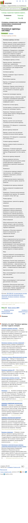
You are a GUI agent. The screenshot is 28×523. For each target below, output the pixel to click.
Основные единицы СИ (8, 370)
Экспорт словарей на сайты (5, 471)
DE (20, 1)
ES (23, 1)
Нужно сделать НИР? (13, 307)
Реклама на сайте (16, 467)
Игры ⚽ (20, 18)
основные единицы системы (10, 328)
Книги (7, 18)
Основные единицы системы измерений (13, 342)
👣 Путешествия (3, 469)
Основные (4, 390)
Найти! (24, 8)
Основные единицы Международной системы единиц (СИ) (8, 311)
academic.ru (6, 2)
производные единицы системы (11, 377)
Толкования (7, 15)
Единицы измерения (7, 432)
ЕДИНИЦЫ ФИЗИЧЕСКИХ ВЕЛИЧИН (11, 417)
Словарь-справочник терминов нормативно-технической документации (14, 12)
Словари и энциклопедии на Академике (13, 6)
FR (25, 1)
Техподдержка (10, 467)
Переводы (20, 15)
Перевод (11, 33)
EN (17, 1)
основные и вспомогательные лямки (23, 311)
